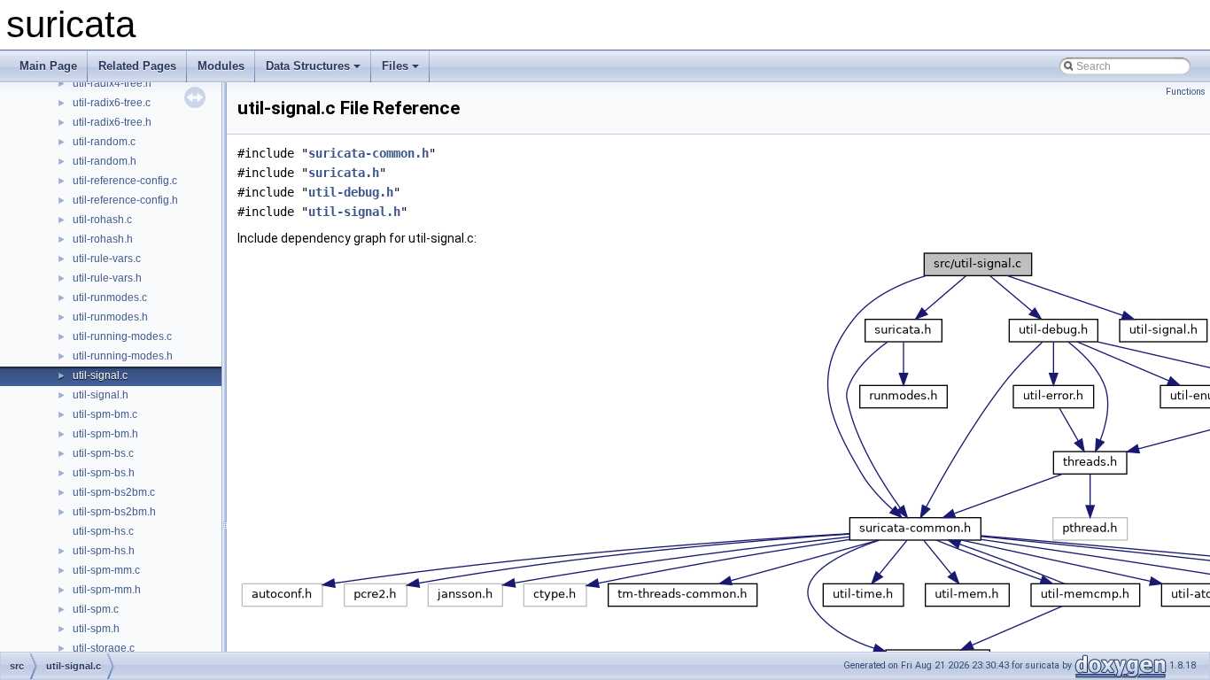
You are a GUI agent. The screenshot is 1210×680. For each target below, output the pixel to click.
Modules (221, 66)
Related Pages (137, 66)
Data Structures (308, 66)
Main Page (48, 66)
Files (395, 66)
